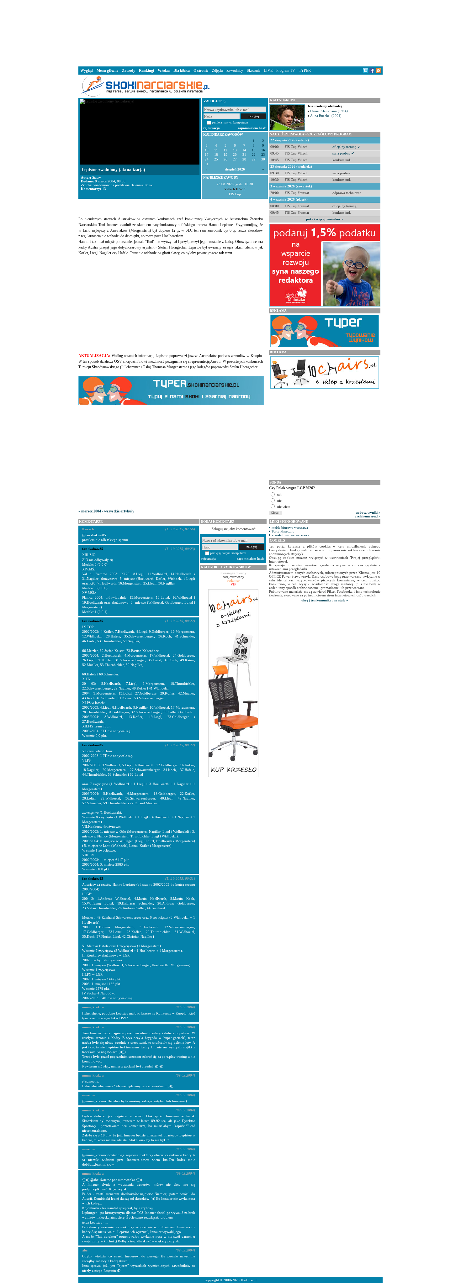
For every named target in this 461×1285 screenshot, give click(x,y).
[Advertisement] (230, 32)
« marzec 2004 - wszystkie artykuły (106, 511)
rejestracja (211, 128)
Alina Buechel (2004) (326, 116)
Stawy (96, 177)
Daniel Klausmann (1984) (329, 111)
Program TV (285, 70)
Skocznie (253, 70)
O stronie (200, 70)
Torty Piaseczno (283, 531)
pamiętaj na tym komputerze (230, 122)
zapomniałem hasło (252, 128)
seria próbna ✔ (343, 153)
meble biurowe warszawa (290, 527)
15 (254, 150)
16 (263, 150)
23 (263, 154)
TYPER (305, 70)
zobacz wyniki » (368, 512)
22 (254, 154)
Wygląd (86, 70)
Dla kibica (181, 70)
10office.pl (249, 1280)
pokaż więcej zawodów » (324, 219)
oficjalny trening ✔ (346, 147)
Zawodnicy (234, 70)
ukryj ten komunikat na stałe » (324, 600)
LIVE (268, 70)
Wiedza (164, 70)
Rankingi (146, 70)
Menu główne (107, 70)
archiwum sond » (367, 516)
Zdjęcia (217, 70)
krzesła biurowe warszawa (290, 535)
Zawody (128, 70)
